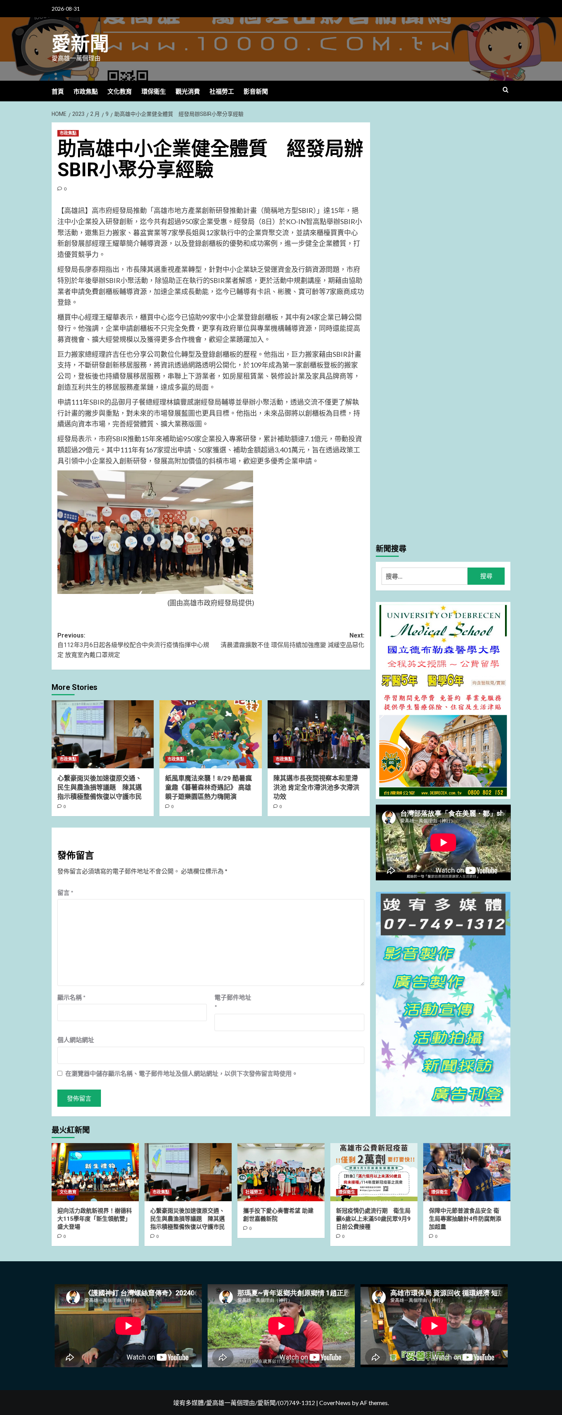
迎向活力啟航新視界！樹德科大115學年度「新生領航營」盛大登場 (94, 1218)
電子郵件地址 (232, 1002)
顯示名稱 (71, 997)
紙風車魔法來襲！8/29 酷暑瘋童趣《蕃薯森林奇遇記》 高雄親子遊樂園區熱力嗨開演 (208, 787)
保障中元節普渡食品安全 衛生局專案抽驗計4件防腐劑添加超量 (465, 1218)
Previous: (133, 645)
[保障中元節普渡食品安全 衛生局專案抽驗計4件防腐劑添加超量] (466, 1172)
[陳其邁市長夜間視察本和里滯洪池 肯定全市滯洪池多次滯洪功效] (319, 734)
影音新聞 (256, 91)
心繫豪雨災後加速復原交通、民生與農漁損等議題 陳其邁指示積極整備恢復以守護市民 (99, 787)
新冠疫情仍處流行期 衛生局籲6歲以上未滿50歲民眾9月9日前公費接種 (373, 1218)
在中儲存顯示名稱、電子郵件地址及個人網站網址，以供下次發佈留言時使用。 (181, 1073)
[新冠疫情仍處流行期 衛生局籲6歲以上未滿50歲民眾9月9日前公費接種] (373, 1172)
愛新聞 (80, 44)
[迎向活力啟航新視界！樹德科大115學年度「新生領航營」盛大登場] (95, 1172)
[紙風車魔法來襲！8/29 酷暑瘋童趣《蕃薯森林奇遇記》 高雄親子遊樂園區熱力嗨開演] (210, 734)
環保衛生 (153, 91)
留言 (65, 892)
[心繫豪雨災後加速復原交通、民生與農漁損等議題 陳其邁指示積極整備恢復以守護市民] (103, 734)
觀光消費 (187, 91)
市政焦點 (85, 91)
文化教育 (119, 91)
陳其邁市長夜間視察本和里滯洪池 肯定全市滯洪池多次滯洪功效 (316, 787)
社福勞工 (222, 91)
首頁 (58, 91)
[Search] (505, 90)
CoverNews (335, 1402)
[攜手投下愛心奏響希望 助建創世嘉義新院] (281, 1172)
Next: (292, 640)
